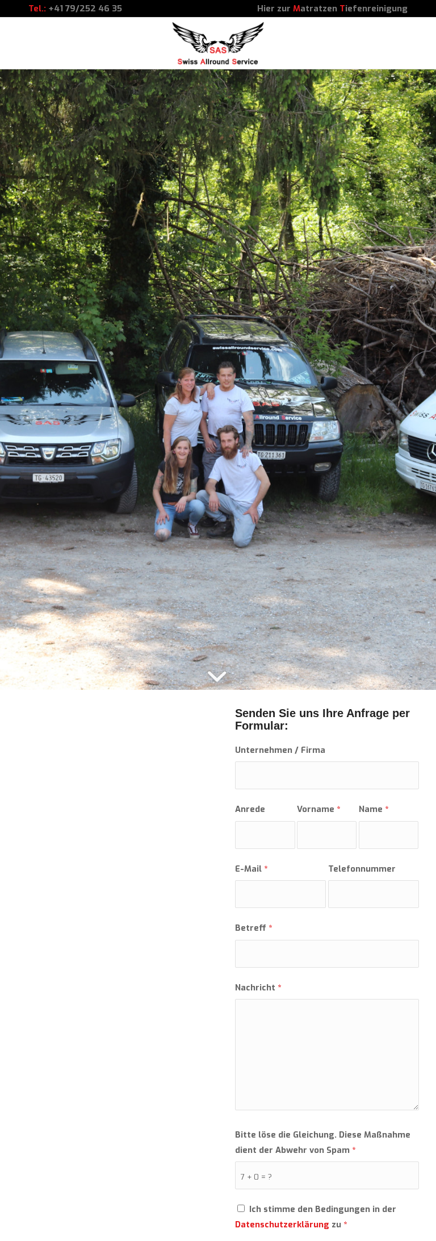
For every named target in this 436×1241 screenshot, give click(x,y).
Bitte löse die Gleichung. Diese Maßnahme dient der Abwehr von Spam (322, 1142)
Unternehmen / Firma (280, 750)
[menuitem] (329, 8)
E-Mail (251, 868)
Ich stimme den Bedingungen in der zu (315, 1216)
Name (373, 809)
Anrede (250, 809)
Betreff (253, 928)
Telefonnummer (362, 868)
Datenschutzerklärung (282, 1224)
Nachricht (258, 987)
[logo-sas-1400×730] (218, 43)
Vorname (318, 809)
